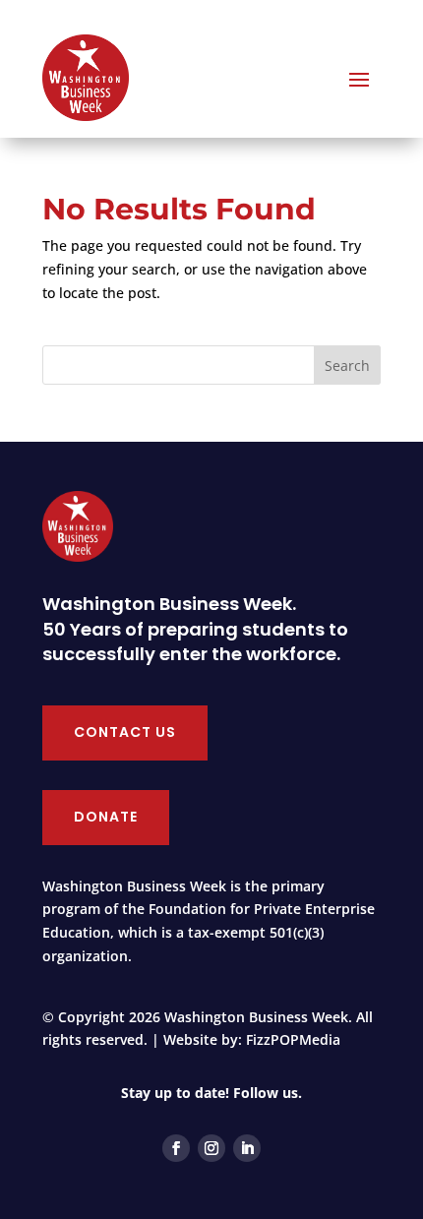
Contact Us (125, 732)
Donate (106, 816)
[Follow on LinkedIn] (247, 1148)
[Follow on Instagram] (211, 1148)
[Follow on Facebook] (176, 1148)
